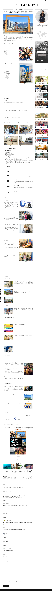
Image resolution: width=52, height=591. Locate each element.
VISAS (31, 0)
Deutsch (10, 35)
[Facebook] (45, 1)
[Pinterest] (0, 294)
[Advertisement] (18, 90)
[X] (0, 291)
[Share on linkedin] (10, 474)
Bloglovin (23, 455)
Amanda (7, 541)
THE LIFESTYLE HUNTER (26, 4)
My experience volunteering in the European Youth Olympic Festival (29, 471)
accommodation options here (25, 299)
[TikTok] (44, 1)
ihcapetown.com (9, 155)
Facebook (8, 455)
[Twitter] (39, 1)
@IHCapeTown (29, 416)
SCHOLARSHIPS (26, 0)
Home (5, 0)
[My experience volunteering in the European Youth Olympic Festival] (29, 466)
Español (7, 35)
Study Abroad (7, 427)
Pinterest (13, 455)
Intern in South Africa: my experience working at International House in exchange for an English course (9, 477)
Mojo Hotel (20, 281)
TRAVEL (21, 0)
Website (4, 578)
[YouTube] (43, 1)
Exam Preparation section (24, 171)
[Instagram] (40, 1)
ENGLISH (34, 0)
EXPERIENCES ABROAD (14, 0)
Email (4, 575)
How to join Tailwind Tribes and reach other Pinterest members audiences (14, 471)
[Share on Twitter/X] (6, 474)
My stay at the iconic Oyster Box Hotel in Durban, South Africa (26, 477)
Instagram (11, 455)
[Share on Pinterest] (7, 474)
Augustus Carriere (8, 491)
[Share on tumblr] (8, 474)
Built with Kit (40, 60)
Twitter (15, 455)
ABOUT (9, 0)
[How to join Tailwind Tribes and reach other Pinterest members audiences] (14, 466)
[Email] (0, 299)
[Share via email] (3, 474)
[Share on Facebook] (5, 474)
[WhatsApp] (0, 293)
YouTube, (20, 455)
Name (4, 572)
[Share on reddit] (11, 474)
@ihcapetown (28, 417)
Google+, (18, 455)
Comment (4, 564)
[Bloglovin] (46, 1)
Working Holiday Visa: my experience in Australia (7, 470)
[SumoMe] (0, 301)
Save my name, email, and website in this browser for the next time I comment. (14, 581)
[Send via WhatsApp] (9, 474)
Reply (5, 500)
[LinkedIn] (0, 296)
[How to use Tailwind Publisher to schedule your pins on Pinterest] (22, 466)
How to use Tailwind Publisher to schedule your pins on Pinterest (22, 470)
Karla (6, 533)
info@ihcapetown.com (22, 176)
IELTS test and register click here (16, 117)
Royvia (7, 513)
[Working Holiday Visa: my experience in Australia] (7, 466)
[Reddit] (0, 298)
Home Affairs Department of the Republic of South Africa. (22, 188)
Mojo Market (25, 283)
